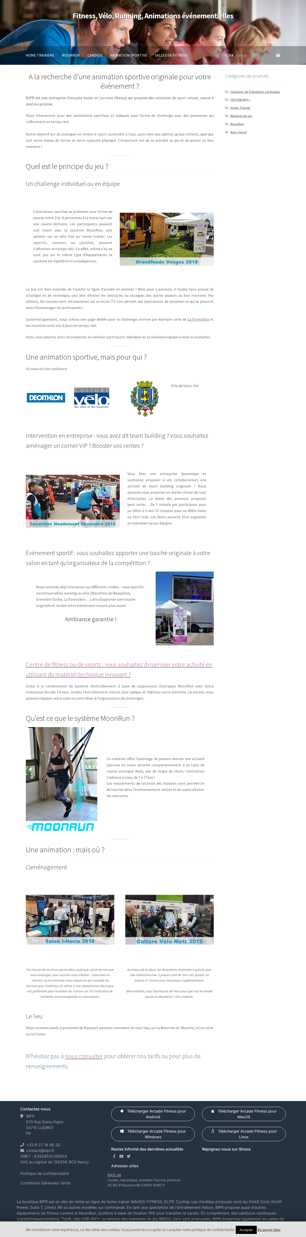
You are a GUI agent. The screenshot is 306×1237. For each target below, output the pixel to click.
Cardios (94, 55)
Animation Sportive (128, 55)
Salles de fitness (171, 55)
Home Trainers (40, 55)
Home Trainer (240, 108)
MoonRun (71, 55)
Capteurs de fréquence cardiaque (255, 92)
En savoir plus (268, 1229)
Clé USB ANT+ (240, 99)
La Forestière (198, 319)
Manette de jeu (241, 116)
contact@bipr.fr (40, 1150)
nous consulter (84, 1056)
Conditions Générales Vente (45, 1183)
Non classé (238, 132)
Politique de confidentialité (44, 1173)
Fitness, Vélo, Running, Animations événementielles (153, 16)
